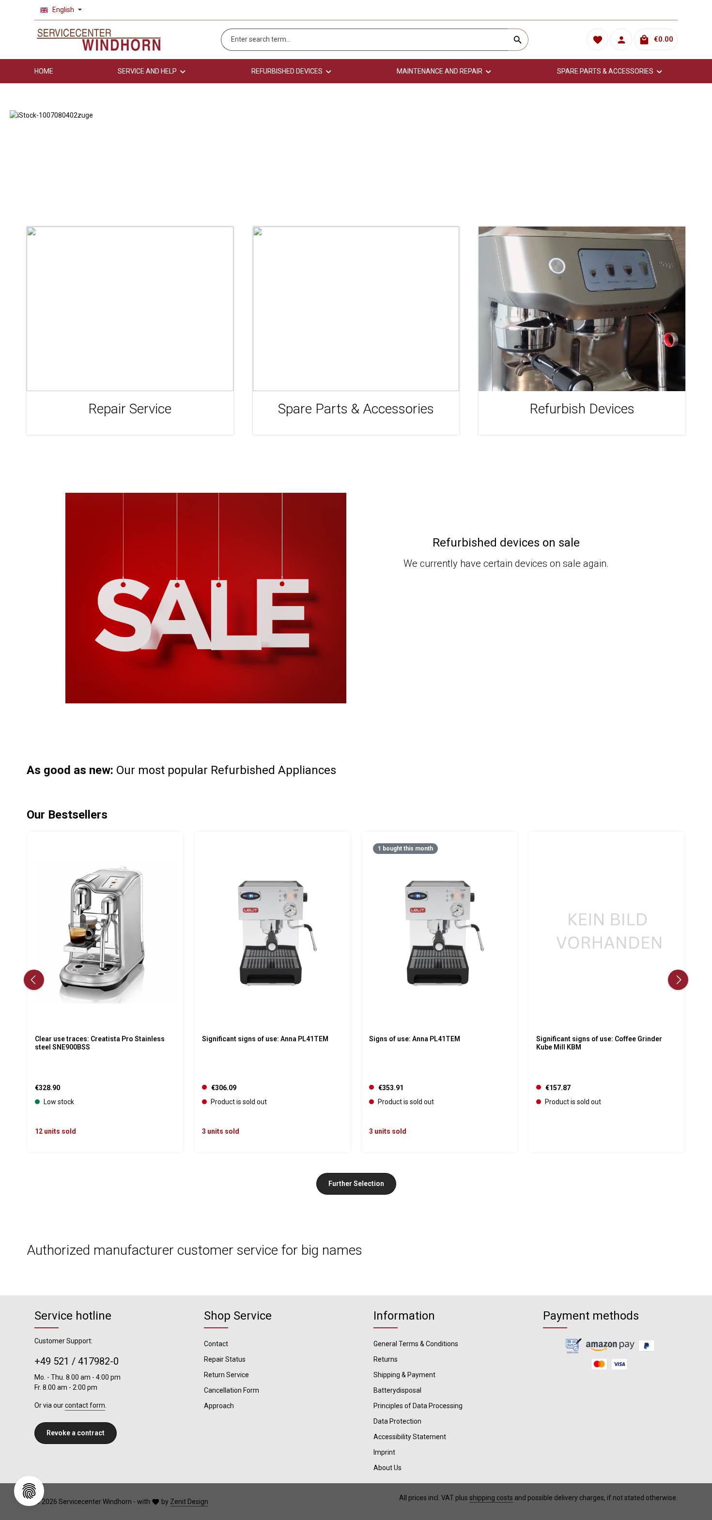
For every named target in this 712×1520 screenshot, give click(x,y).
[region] (356, 158)
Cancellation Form (231, 1390)
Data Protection (397, 1421)
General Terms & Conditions (415, 1344)
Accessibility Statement (409, 1437)
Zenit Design (189, 1501)
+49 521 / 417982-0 (76, 1361)
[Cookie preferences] (29, 1490)
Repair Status (225, 1359)
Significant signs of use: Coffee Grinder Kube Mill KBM (599, 1043)
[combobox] (364, 40)
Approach (219, 1406)
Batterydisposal (397, 1390)
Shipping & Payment (404, 1375)
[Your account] (621, 40)
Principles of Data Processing (418, 1406)
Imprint (384, 1452)
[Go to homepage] (98, 39)
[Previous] (34, 980)
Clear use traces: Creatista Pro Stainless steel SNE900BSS (100, 1043)
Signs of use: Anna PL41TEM (414, 1039)
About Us (387, 1468)
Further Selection (356, 1183)
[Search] (518, 40)
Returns (385, 1359)
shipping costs (491, 1498)
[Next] (678, 980)
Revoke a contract (75, 1433)
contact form (85, 1405)
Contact (216, 1344)
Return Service (226, 1375)
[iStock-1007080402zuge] (356, 158)
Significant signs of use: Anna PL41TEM (265, 1039)
